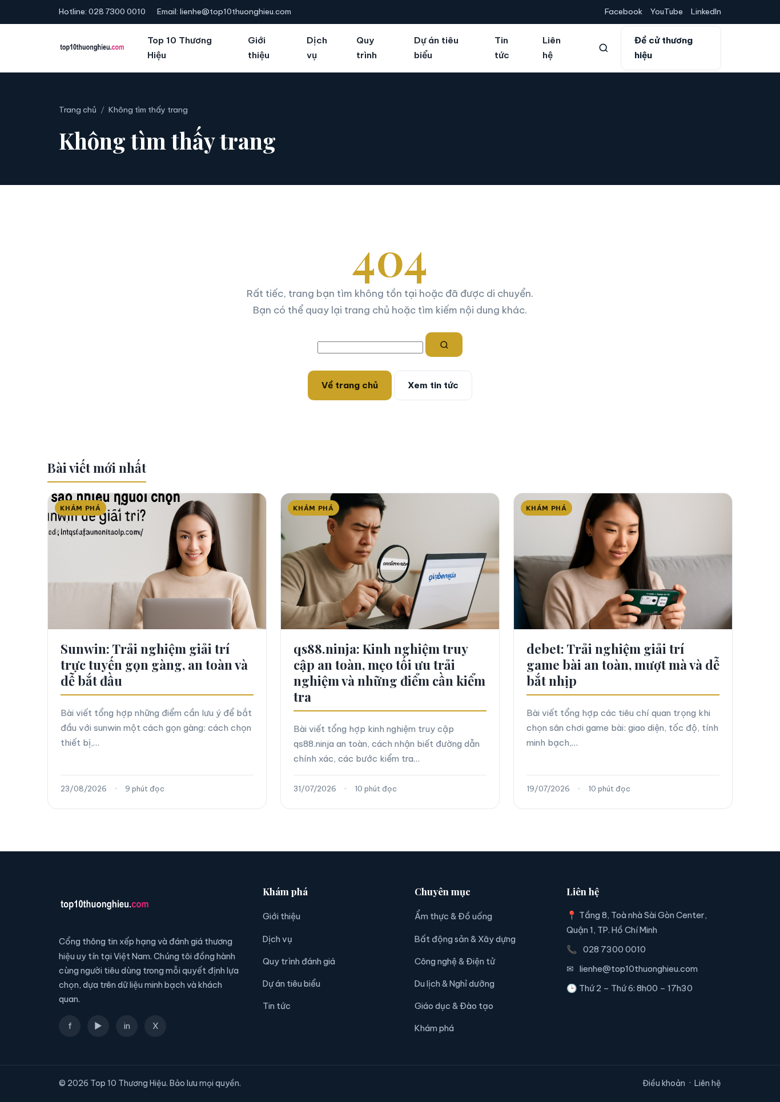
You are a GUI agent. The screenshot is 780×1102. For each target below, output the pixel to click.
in (127, 1025)
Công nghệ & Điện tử (455, 961)
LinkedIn (706, 11)
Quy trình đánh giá (299, 961)
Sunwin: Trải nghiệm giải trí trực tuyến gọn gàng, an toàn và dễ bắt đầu (154, 664)
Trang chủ (78, 109)
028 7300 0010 (117, 11)
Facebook (623, 11)
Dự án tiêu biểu (436, 48)
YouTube (666, 11)
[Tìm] (444, 344)
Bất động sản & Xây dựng (465, 939)
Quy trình (366, 48)
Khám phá (434, 1028)
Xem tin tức (433, 385)
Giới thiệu (259, 48)
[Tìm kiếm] (603, 48)
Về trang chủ (349, 385)
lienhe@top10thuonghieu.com (235, 11)
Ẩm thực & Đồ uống (453, 916)
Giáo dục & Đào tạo (454, 1005)
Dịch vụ (317, 48)
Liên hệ (551, 48)
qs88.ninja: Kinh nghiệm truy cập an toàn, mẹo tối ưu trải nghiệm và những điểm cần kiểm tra (389, 672)
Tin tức (501, 48)
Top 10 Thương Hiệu (179, 48)
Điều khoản (663, 1083)
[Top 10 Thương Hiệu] (92, 48)
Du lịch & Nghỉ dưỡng (454, 983)
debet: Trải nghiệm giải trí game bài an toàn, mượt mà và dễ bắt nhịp (622, 664)
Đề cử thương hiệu (663, 48)
